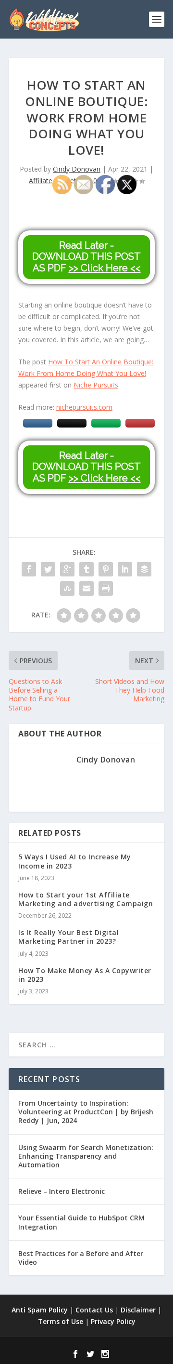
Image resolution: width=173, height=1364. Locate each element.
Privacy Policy (113, 1321)
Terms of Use (60, 1321)
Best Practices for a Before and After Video (80, 1258)
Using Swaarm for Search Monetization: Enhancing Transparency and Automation (85, 1156)
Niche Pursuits (96, 384)
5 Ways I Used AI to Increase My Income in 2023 (74, 861)
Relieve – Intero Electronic (61, 1191)
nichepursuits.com (84, 407)
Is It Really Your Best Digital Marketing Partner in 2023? (68, 937)
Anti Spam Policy (40, 1309)
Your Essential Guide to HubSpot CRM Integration (81, 1222)
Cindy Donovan (76, 169)
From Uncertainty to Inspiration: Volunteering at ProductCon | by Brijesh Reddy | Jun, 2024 (85, 1111)
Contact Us (94, 1309)
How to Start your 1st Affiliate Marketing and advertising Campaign (85, 899)
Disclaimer (138, 1309)
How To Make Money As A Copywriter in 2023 (84, 975)
